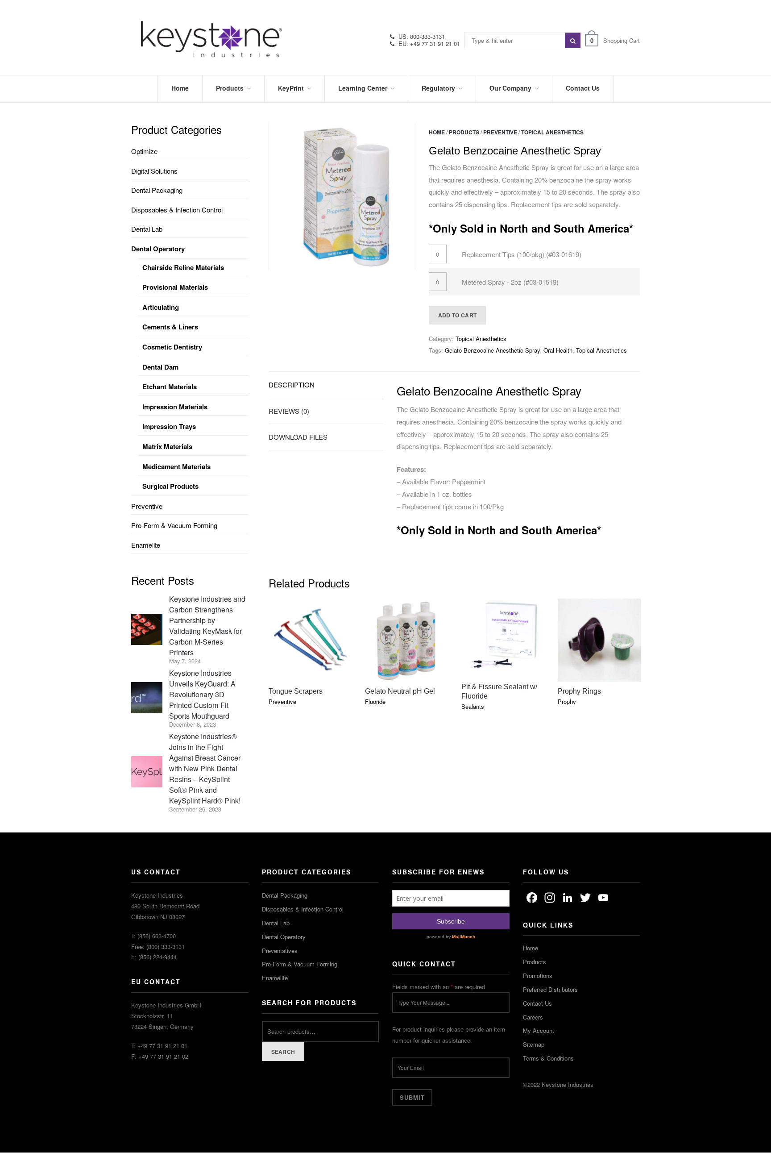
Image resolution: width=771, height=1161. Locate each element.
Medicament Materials (176, 466)
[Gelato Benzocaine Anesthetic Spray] (342, 196)
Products (464, 132)
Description (292, 384)
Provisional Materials (175, 287)
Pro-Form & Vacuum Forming (174, 525)
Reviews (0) (289, 411)
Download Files (298, 436)
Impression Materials (174, 407)
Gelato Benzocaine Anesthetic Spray (492, 350)
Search (283, 1052)
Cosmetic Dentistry (172, 347)
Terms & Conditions (548, 1058)
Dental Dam (160, 367)
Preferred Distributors (550, 989)
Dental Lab (146, 228)
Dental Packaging (156, 190)
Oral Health (557, 350)
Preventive (500, 132)
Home (437, 132)
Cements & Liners (170, 327)
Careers (533, 1017)
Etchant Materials (169, 386)
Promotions (537, 975)
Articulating (160, 307)
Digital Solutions (154, 170)
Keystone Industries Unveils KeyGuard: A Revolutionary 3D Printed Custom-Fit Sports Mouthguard (202, 694)
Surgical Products (170, 486)
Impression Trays (169, 426)
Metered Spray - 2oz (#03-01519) (510, 282)
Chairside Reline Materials (183, 267)
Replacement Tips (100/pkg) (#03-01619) (521, 254)
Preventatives (280, 950)
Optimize (144, 151)
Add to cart (457, 315)
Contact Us (537, 1003)
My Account (538, 1030)
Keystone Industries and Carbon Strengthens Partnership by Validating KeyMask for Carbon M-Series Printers (207, 625)
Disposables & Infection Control (177, 209)
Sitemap (533, 1044)
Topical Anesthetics (552, 132)
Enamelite (145, 544)
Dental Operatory (158, 249)
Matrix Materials (167, 446)
